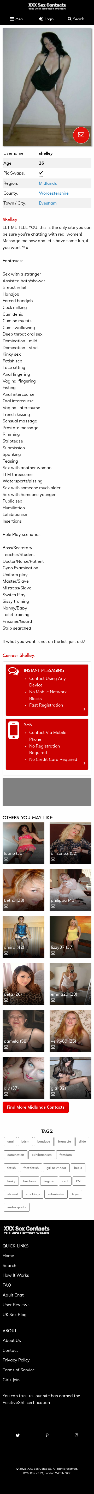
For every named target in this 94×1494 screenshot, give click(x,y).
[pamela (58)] (23, 1030)
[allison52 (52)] (70, 842)
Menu (19, 18)
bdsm (25, 1141)
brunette (64, 1141)
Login (48, 18)
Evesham (48, 203)
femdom (66, 1154)
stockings (33, 1194)
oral (65, 1181)
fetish (11, 1167)
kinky (11, 1181)
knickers (29, 1181)
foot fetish (31, 1167)
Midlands (48, 183)
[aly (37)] (23, 1077)
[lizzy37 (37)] (70, 936)
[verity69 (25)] (70, 1030)
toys (75, 1194)
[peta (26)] (23, 983)
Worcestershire (54, 193)
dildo (82, 1141)
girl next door (56, 1167)
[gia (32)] (70, 1077)
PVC (79, 1181)
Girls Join (11, 1380)
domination (15, 1154)
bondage (43, 1141)
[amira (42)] (23, 936)
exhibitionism (42, 1154)
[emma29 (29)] (70, 983)
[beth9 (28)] (23, 889)
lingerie (49, 1181)
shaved (12, 1194)
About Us (12, 1340)
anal (10, 1141)
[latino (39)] (23, 842)
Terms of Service (19, 1370)
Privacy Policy (16, 1360)
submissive (56, 1194)
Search (78, 18)
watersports (16, 1207)
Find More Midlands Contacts (35, 1107)
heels (78, 1167)
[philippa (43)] (70, 889)
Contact (10, 1350)
